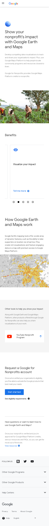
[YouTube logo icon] (32, 461)
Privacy (5, 511)
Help (8, 518)
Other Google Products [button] (13, 482)
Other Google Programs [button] (13, 472)
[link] (24, 336)
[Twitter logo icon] (25, 461)
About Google (26, 511)
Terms (14, 511)
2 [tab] (18, 202)
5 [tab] (33, 202)
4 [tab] (28, 202)
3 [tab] (23, 202)
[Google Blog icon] (18, 461)
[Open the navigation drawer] (3, 3)
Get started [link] (14, 392)
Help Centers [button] (8, 492)
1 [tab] (14, 202)
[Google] (13, 4)
